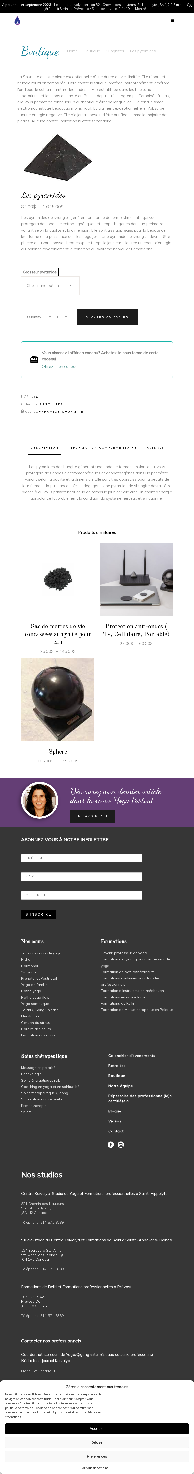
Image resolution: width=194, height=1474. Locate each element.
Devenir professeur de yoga (124, 953)
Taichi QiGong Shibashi (40, 1010)
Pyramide (49, 411)
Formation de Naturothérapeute (128, 972)
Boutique (92, 50)
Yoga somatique (35, 1003)
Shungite (72, 411)
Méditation (30, 1016)
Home (72, 50)
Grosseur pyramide (40, 271)
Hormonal (29, 965)
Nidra (25, 959)
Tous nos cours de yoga (41, 953)
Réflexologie (31, 1074)
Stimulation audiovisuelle (42, 1099)
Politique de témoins (95, 1468)
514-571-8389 (52, 1222)
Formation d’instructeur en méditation (132, 990)
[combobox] (50, 285)
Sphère (57, 752)
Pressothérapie (33, 1105)
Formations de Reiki (117, 1003)
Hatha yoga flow (35, 997)
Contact (116, 1131)
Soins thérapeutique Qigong (44, 1093)
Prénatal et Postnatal (39, 978)
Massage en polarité (38, 1067)
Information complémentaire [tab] (102, 447)
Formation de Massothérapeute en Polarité (137, 1009)
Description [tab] (44, 447)
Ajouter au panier (107, 316)
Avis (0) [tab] (155, 447)
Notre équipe (120, 1086)
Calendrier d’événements (131, 1055)
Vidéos (115, 1121)
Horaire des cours (36, 1029)
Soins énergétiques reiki (41, 1080)
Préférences (97, 1456)
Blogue (115, 1111)
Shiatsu (27, 1112)
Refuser (97, 1442)
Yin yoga (28, 972)
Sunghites (115, 50)
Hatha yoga (31, 991)
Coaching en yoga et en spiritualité (50, 1086)
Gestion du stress (35, 1022)
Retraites (117, 1065)
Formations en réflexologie (123, 997)
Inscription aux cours (38, 1035)
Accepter (97, 1428)
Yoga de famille (34, 984)
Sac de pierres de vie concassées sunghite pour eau (58, 634)
